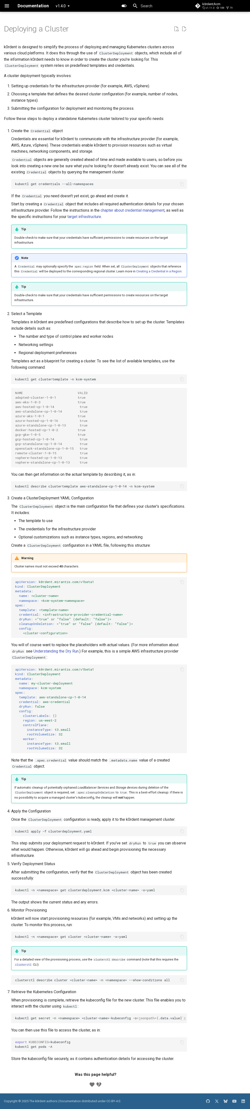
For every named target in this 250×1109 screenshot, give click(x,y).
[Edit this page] (184, 29)
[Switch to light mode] (124, 6)
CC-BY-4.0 (113, 1101)
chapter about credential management (133, 210)
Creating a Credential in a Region (159, 271)
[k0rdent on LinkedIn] (243, 1101)
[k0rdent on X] (217, 1101)
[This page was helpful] (92, 1085)
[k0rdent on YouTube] (234, 1101)
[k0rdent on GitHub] (208, 1101)
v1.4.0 (61, 6)
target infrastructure (84, 216)
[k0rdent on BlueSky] (225, 1101)
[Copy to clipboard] (182, 184)
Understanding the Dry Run (56, 651)
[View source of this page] (176, 29)
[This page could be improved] (99, 1085)
